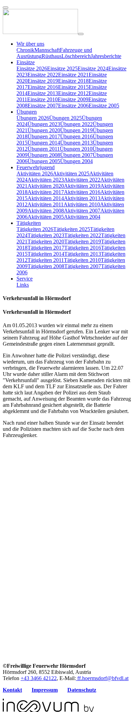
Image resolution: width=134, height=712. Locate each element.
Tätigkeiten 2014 (45, 254)
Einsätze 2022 (42, 75)
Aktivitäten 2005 (45, 217)
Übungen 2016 (76, 136)
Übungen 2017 (43, 136)
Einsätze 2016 (42, 87)
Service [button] (24, 279)
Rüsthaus (52, 56)
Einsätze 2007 (42, 105)
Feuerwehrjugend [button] (35, 167)
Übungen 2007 (76, 155)
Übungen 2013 (76, 143)
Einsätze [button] (25, 62)
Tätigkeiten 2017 (45, 248)
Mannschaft (47, 50)
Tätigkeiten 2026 (34, 229)
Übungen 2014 (43, 143)
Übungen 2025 (65, 118)
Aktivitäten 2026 (34, 173)
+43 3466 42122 (39, 678)
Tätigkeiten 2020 (45, 241)
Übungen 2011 (43, 149)
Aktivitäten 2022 (82, 180)
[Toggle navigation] (80, 34)
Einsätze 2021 (73, 75)
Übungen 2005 (43, 161)
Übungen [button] (26, 112)
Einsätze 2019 (42, 81)
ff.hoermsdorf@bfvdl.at (102, 678)
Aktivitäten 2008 (45, 211)
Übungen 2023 (43, 124)
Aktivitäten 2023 (45, 180)
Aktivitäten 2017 (45, 192)
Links (22, 285)
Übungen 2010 (76, 149)
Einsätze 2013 (42, 93)
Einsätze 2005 (104, 105)
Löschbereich (76, 56)
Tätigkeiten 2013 (82, 254)
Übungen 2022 (76, 124)
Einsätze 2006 (73, 105)
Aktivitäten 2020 (45, 186)
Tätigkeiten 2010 (82, 260)
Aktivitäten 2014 (45, 198)
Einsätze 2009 (73, 99)
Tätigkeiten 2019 (82, 241)
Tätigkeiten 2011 (45, 260)
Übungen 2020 (43, 130)
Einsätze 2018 (73, 81)
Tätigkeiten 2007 (82, 266)
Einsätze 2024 (93, 68)
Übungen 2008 (43, 155)
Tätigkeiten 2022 (82, 235)
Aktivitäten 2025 (71, 173)
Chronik (25, 50)
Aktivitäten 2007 (82, 211)
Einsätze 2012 (73, 93)
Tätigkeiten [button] (28, 223)
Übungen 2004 (76, 161)
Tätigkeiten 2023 (45, 235)
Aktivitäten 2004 (82, 217)
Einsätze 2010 (42, 99)
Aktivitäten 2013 (82, 198)
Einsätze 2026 (31, 68)
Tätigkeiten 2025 (71, 229)
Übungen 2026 (32, 118)
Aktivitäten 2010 (82, 204)
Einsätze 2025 (62, 68)
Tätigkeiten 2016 (82, 248)
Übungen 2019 (76, 130)
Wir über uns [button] (30, 44)
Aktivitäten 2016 (82, 192)
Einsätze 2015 (73, 87)
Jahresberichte (106, 56)
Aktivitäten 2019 (82, 186)
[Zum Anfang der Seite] (5, 8)
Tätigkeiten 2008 (45, 266)
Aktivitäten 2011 (45, 204)
